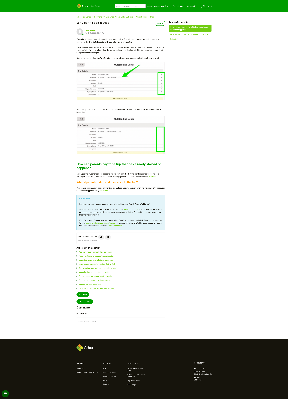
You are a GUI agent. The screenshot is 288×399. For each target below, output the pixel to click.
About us (106, 363)
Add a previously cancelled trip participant (95, 252)
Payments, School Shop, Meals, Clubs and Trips (113, 17)
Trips (152, 17)
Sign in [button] (206, 6)
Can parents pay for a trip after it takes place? (97, 288)
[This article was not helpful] (108, 237)
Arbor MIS (80, 368)
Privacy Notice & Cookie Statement (136, 375)
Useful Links (132, 363)
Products (80, 363)
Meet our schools (109, 372)
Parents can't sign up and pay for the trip (95, 276)
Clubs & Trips (141, 17)
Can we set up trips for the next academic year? (98, 268)
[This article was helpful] (101, 237)
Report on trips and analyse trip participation (96, 256)
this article (152, 176)
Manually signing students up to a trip (94, 272)
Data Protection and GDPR (135, 369)
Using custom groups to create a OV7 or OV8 (97, 264)
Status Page (178, 6)
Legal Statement (133, 381)
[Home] (82, 6)
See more (83, 294)
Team (104, 380)
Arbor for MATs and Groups (87, 372)
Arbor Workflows (115, 225)
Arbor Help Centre (83, 17)
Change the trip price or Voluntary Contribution (97, 280)
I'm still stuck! (85, 301)
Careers (105, 384)
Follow (160, 23)
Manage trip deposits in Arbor (90, 284)
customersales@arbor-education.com (101, 223)
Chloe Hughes (90, 30)
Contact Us (191, 6)
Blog (104, 368)
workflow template (131, 209)
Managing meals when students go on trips (96, 260)
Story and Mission (109, 376)
